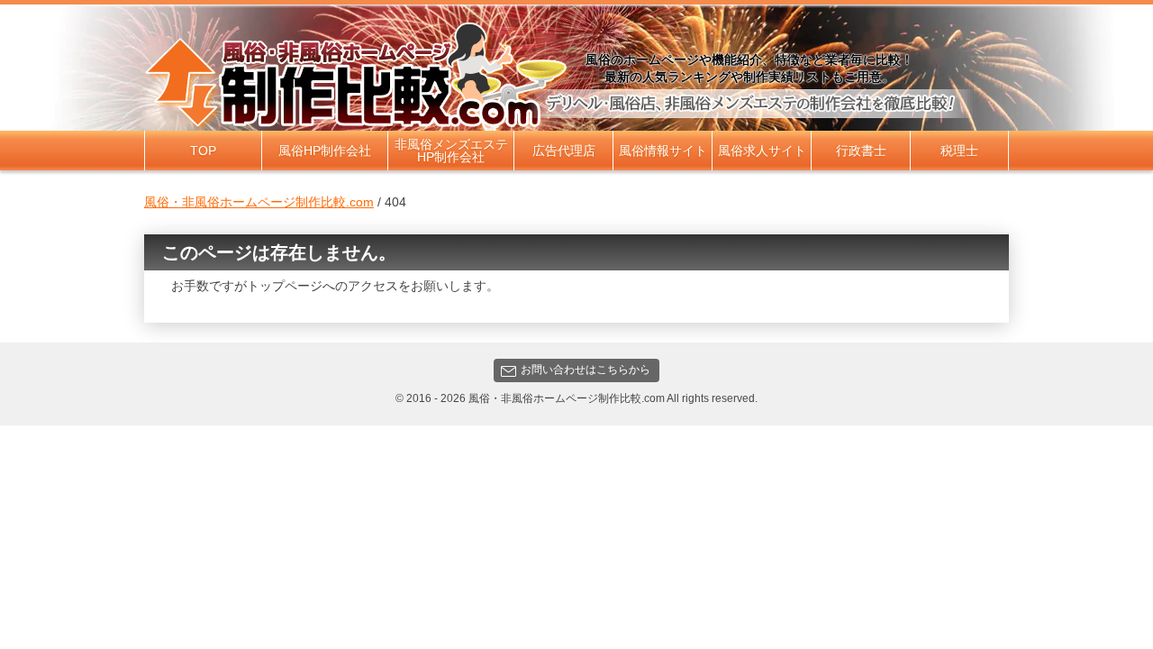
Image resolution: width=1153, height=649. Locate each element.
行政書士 (861, 150)
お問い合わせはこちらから (585, 369)
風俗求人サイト (762, 150)
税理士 (959, 150)
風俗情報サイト (663, 150)
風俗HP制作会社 (324, 150)
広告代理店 (563, 150)
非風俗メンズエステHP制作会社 (451, 150)
